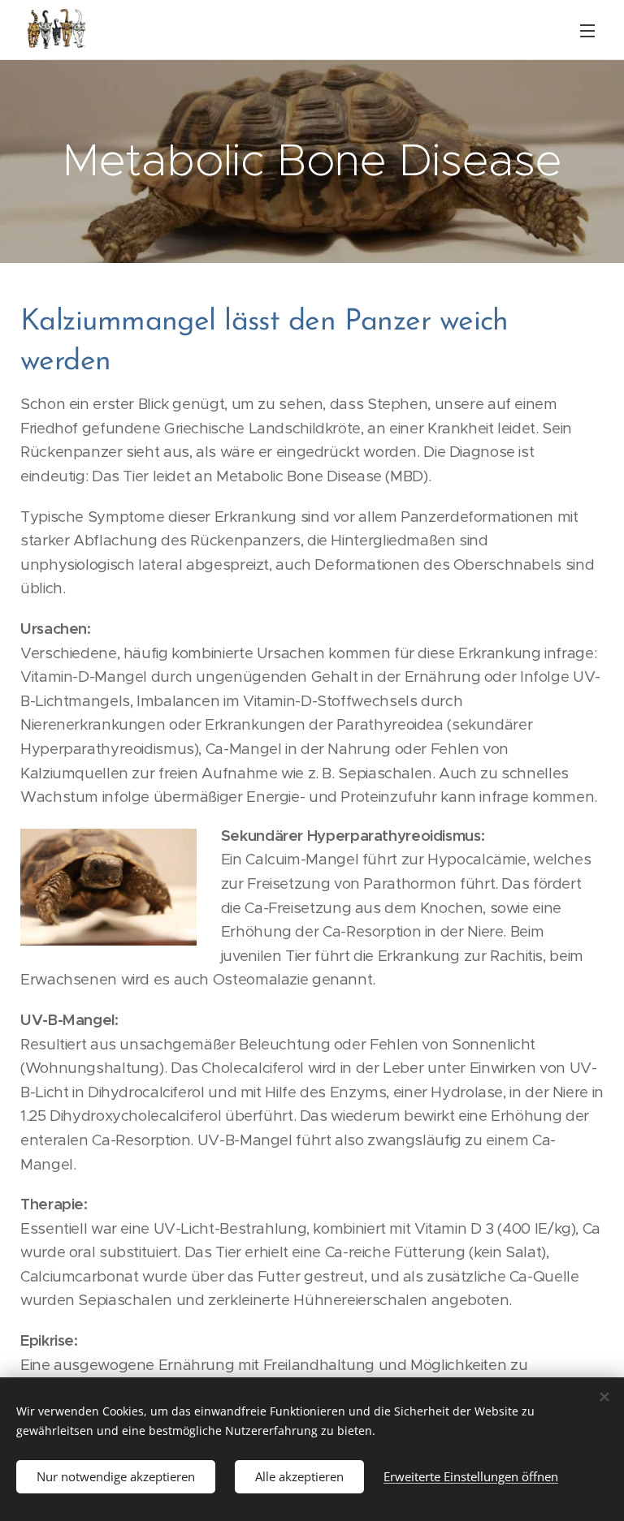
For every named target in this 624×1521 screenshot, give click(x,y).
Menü (587, 30)
